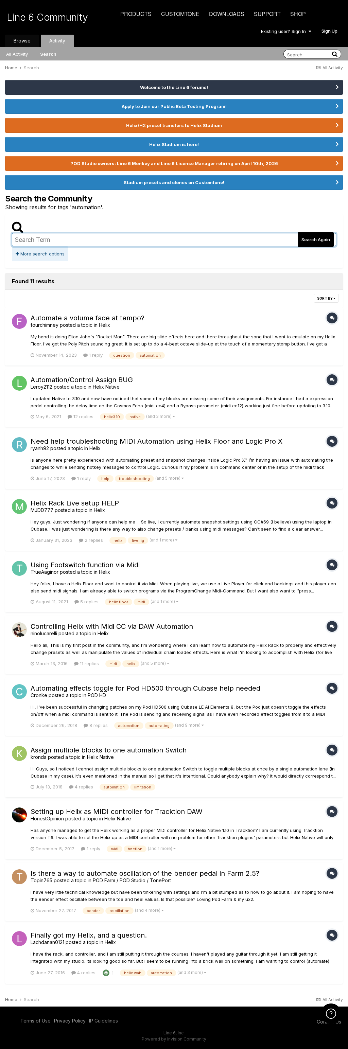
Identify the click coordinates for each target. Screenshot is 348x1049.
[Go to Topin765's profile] (19, 876)
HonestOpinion (47, 818)
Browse (22, 40)
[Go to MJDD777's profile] (19, 506)
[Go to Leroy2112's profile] (19, 383)
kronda (39, 757)
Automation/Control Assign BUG (82, 380)
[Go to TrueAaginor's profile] (19, 568)
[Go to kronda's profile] (19, 753)
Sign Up (329, 31)
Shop (298, 14)
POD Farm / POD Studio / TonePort (132, 880)
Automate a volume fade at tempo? (87, 318)
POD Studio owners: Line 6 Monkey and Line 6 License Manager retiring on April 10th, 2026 (174, 163)
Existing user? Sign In (285, 31)
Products (136, 14)
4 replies (83, 786)
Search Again (315, 239)
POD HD (97, 695)
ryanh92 (40, 448)
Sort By (325, 298)
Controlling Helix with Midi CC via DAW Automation (112, 626)
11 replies (89, 663)
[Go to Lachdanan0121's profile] (19, 938)
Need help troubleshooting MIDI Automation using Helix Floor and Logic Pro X (156, 441)
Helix (104, 325)
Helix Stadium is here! (174, 144)
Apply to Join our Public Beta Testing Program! (174, 106)
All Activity (17, 54)
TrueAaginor (44, 572)
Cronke (39, 695)
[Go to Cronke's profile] (19, 691)
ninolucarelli (44, 633)
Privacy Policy (70, 1021)
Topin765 (41, 880)
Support (267, 14)
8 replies (98, 725)
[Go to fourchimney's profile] (19, 321)
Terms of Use (35, 1021)
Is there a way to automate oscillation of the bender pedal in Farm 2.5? (145, 873)
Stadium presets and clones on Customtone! (174, 182)
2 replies (93, 540)
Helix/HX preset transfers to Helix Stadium (174, 125)
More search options (42, 253)
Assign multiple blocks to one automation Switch (109, 750)
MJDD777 (42, 510)
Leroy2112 (41, 387)
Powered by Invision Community (174, 1039)
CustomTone (180, 14)
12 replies (82, 416)
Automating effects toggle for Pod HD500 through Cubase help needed (145, 688)
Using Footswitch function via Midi (85, 565)
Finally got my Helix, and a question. (89, 935)
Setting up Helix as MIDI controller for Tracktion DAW (117, 811)
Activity (57, 40)
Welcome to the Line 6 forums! (174, 87)
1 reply (95, 355)
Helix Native (106, 387)
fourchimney (44, 325)
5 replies (89, 601)
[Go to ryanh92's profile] (19, 444)
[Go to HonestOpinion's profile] (19, 814)
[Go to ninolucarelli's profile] (19, 629)
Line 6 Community (47, 17)
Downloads (226, 14)
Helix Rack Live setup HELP (75, 503)
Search (48, 54)
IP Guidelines (103, 1021)
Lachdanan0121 (47, 942)
